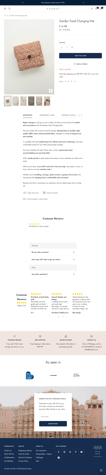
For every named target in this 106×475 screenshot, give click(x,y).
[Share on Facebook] (65, 81)
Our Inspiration (41, 450)
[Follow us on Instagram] (70, 452)
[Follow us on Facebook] (58, 452)
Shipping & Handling (70, 115)
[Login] (92, 8)
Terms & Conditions (25, 457)
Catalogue (39, 457)
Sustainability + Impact (44, 454)
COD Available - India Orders (37, 199)
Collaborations (9, 457)
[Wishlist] (96, 9)
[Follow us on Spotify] (58, 458)
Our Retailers (8, 461)
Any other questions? (40, 274)
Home (6, 15)
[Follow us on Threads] (64, 452)
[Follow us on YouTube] (81, 452)
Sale (37, 461)
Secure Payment (52, 193)
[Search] (9, 9)
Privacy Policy (23, 461)
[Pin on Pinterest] (68, 81)
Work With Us (9, 454)
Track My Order (23, 454)
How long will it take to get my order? (46, 259)
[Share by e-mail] (75, 81)
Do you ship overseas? (40, 252)
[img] (22, 302)
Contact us (7, 450)
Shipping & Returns (25, 450)
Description (27, 115)
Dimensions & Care (47, 115)
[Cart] (101, 9)
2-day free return (33, 193)
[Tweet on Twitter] (72, 81)
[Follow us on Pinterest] (76, 452)
